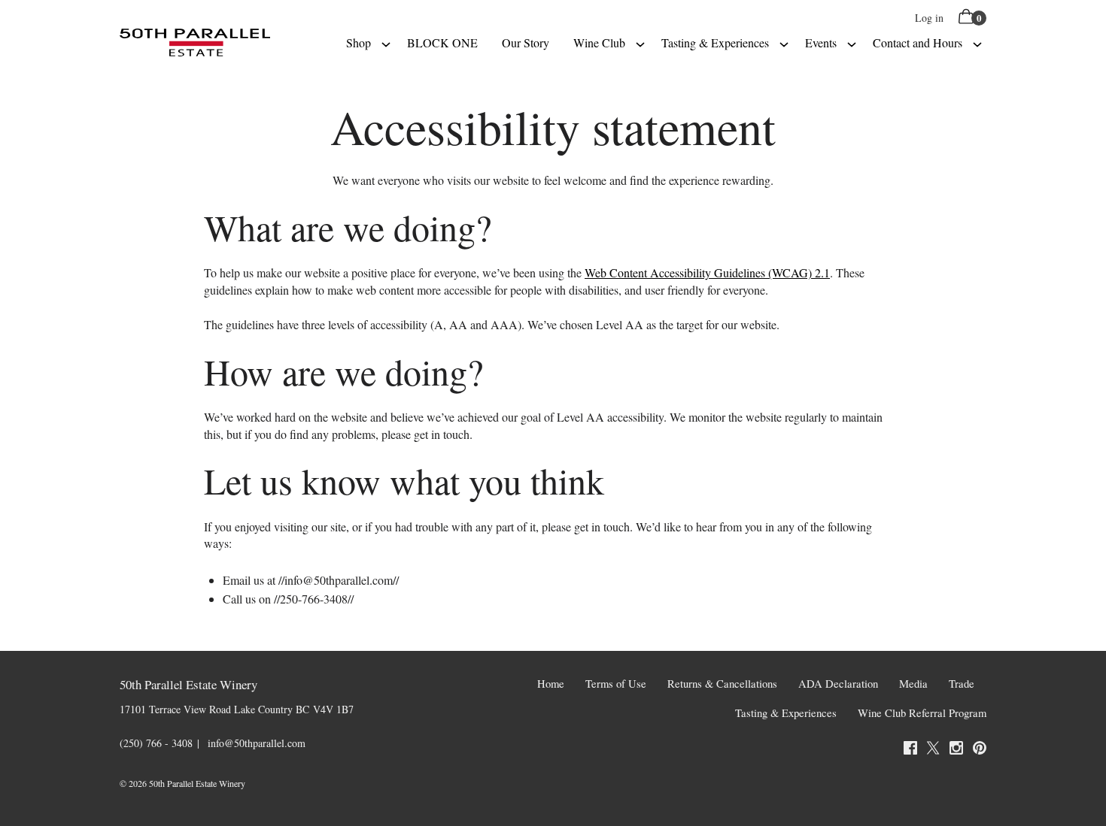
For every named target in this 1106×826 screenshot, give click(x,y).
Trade (961, 683)
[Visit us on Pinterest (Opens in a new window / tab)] (979, 750)
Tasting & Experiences (715, 42)
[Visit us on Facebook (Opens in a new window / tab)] (910, 750)
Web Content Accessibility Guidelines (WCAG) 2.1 (707, 272)
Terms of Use (615, 683)
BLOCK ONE (442, 42)
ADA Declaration (838, 683)
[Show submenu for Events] (852, 42)
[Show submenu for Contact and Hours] (977, 42)
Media (913, 683)
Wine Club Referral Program (922, 713)
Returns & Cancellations (722, 683)
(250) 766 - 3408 (156, 743)
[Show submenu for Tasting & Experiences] (784, 42)
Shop (358, 42)
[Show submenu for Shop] (386, 42)
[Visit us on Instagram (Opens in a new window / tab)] (956, 750)
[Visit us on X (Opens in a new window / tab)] (933, 750)
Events (821, 42)
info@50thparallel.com (256, 743)
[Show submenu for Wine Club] (640, 42)
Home (550, 683)
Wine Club (599, 42)
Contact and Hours (917, 42)
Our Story (525, 42)
